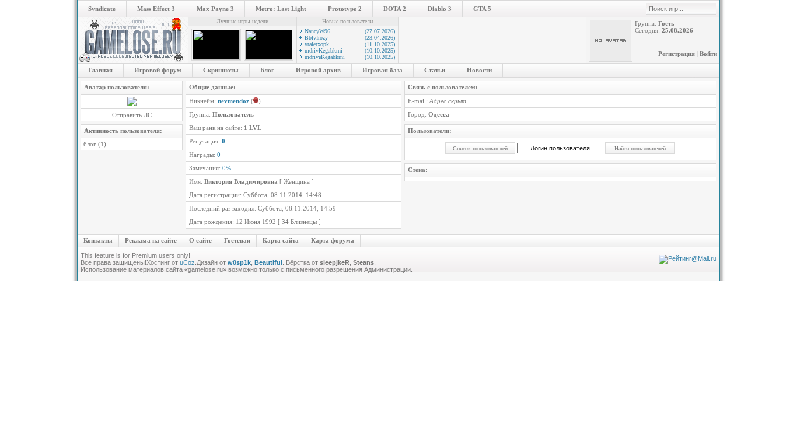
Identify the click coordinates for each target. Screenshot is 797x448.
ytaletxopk (350, 44)
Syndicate (102, 8)
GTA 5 (482, 8)
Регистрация (676, 53)
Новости (479, 70)
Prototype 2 (345, 8)
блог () (94, 144)
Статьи (434, 70)
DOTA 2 (394, 8)
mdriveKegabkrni (350, 57)
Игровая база (382, 70)
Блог (267, 70)
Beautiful (268, 262)
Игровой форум (157, 70)
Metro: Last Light (281, 8)
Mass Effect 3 (156, 8)
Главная (100, 70)
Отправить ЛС (132, 114)
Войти (708, 53)
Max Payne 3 (215, 8)
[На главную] (133, 60)
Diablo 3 (440, 8)
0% (226, 168)
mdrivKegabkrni (350, 50)
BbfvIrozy (350, 37)
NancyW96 (350, 31)
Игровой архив (318, 70)
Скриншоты (221, 70)
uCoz (187, 262)
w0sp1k (239, 262)
